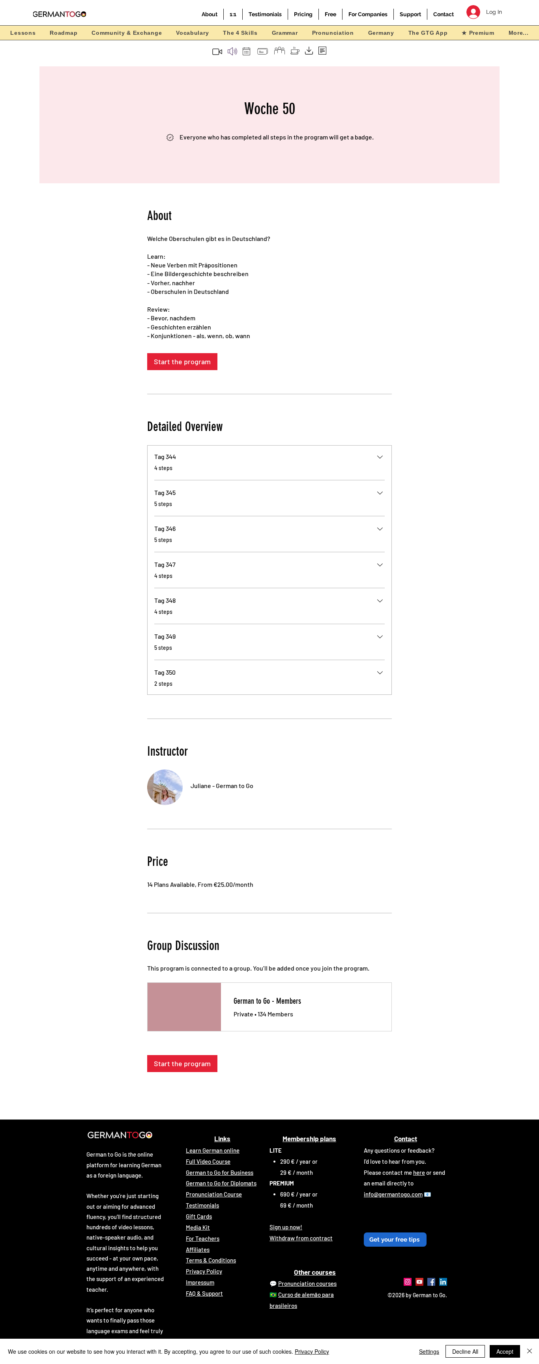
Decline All (465, 1351)
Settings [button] (429, 1351)
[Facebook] (431, 1282)
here (419, 1172)
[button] (209, 14)
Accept (504, 1351)
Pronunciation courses (307, 1283)
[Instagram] (408, 1282)
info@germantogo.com (393, 1194)
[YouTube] (419, 1282)
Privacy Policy (312, 1351)
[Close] (529, 1351)
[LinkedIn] (443, 1282)
